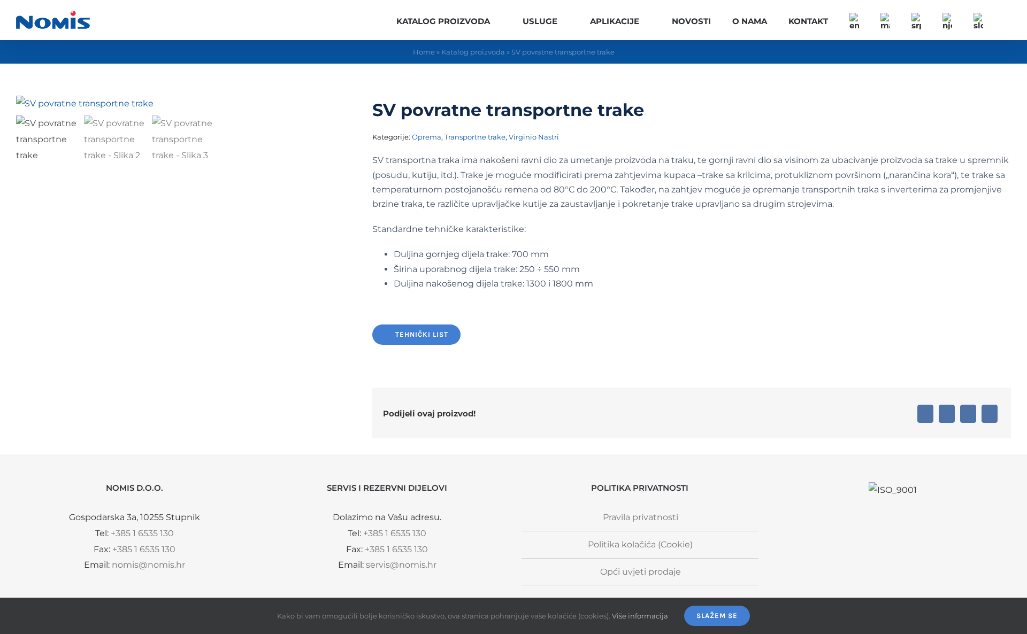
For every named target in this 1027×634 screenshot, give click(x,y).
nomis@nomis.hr (148, 565)
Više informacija (640, 616)
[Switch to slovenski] (978, 20)
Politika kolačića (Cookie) (640, 544)
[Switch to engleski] (854, 20)
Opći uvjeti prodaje (640, 572)
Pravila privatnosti (640, 517)
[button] (1008, 20)
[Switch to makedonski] (885, 20)
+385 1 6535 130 (142, 533)
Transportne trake (474, 137)
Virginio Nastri (534, 137)
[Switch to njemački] (947, 20)
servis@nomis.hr (401, 565)
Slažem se (717, 616)
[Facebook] (925, 414)
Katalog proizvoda (473, 52)
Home (424, 52)
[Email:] (989, 414)
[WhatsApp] (968, 414)
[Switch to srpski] (916, 20)
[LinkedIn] (946, 414)
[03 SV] (149, 104)
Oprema (426, 137)
